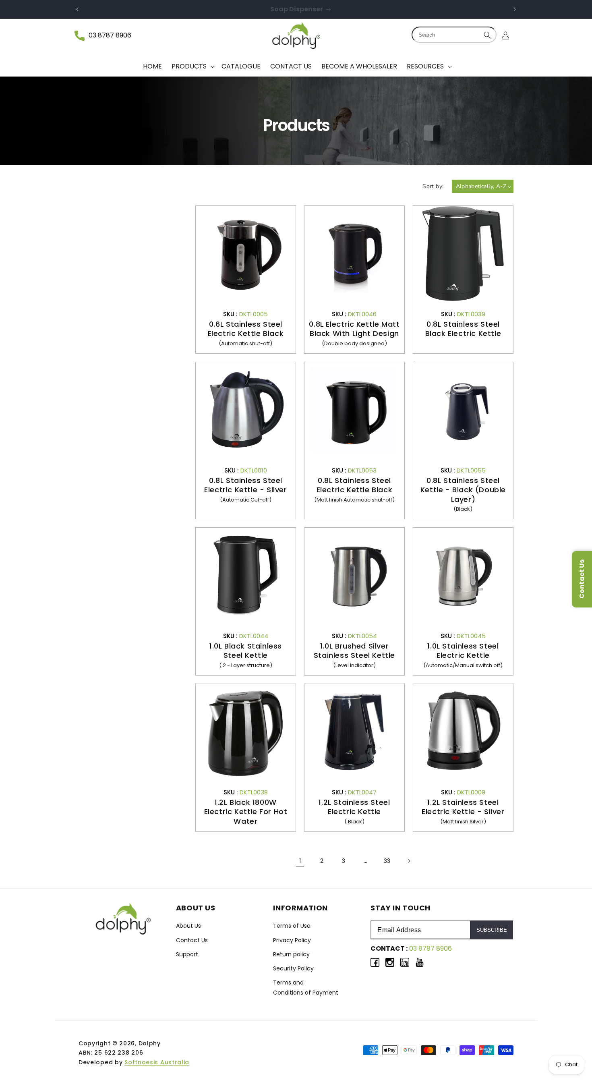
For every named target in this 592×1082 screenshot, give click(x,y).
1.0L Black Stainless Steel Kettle (245, 650)
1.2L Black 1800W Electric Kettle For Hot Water (246, 812)
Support (187, 954)
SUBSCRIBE (491, 930)
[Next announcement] (515, 9)
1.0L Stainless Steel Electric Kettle (463, 650)
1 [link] (300, 860)
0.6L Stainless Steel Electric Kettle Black (246, 328)
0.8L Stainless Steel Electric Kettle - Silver (245, 485)
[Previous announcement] (77, 9)
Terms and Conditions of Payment (305, 987)
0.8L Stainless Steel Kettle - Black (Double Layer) (463, 490)
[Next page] (409, 861)
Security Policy (293, 968)
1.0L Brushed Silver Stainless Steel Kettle (354, 650)
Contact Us (192, 940)
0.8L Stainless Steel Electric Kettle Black (355, 485)
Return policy (291, 954)
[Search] (487, 35)
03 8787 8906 (110, 35)
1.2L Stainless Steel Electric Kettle (354, 807)
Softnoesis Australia (156, 1062)
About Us (188, 926)
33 (387, 861)
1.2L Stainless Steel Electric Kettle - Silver (463, 807)
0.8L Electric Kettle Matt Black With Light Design (354, 328)
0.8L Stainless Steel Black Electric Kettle (463, 328)
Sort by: (432, 186)
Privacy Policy (292, 940)
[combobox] (454, 35)
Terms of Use (291, 926)
